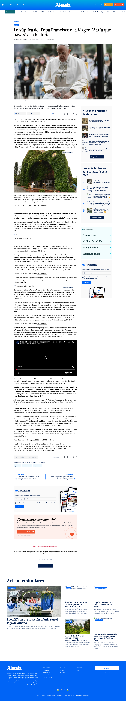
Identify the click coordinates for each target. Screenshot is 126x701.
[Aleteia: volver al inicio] (63, 4)
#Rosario (35, 265)
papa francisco (27, 466)
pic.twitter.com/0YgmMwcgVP (32, 202)
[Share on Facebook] (64, 114)
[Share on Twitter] (70, 114)
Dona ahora (118, 5)
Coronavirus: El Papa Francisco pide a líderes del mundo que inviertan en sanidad (42, 446)
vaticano (68, 621)
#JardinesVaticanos (21, 270)
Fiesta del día (89, 235)
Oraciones (8, 12)
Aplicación (62, 672)
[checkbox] (15, 503)
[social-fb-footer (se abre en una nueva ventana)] (61, 690)
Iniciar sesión (99, 5)
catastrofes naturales (101, 588)
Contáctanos (78, 695)
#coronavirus (53, 265)
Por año (78, 670)
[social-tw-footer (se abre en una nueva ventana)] (64, 690)
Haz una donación (51, 695)
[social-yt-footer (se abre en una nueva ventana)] (58, 690)
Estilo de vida (84, 12)
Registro (107, 5)
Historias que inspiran (24, 12)
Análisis (35, 12)
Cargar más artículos (96, 157)
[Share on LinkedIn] (67, 114)
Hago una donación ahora (25, 532)
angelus (68, 588)
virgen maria (37, 466)
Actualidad (95, 12)
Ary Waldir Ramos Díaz (36, 39)
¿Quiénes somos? (62, 695)
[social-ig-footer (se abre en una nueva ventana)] (68, 690)
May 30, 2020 (42, 206)
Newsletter (63, 670)
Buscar (26, 5)
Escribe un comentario (45, 566)
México (114, 12)
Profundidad (51, 12)
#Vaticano (47, 270)
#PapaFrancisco (20, 265)
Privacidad (86, 695)
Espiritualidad (62, 12)
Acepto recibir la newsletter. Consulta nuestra (36, 503)
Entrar (50, 559)
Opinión (43, 12)
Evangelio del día (91, 247)
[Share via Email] (73, 114)
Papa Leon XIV (105, 12)
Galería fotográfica (68, 152)
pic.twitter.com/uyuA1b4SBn (61, 270)
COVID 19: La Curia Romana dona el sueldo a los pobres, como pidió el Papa (40, 448)
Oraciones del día (91, 254)
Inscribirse (19, 507)
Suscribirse (107, 668)
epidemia (17, 466)
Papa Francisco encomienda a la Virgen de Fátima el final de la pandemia (39, 444)
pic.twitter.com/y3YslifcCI (63, 320)
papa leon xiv (12, 588)
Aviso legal (71, 695)
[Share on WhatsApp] (76, 114)
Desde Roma (17, 21)
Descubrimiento (73, 12)
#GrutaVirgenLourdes (35, 270)
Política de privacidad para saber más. (46, 503)
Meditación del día (92, 241)
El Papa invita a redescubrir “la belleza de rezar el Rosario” (34, 451)
